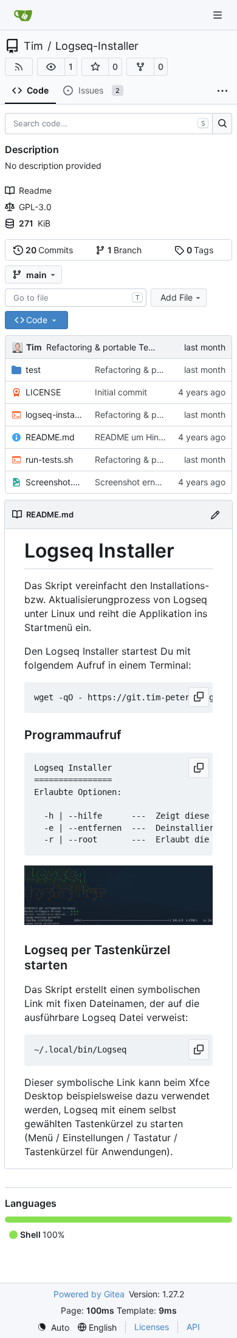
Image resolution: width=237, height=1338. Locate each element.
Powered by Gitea (89, 1294)
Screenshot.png (54, 482)
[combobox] (75, 297)
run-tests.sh (49, 459)
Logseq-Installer (97, 46)
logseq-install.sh (54, 414)
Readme (35, 190)
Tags (200, 250)
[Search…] (222, 124)
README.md (50, 437)
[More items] (222, 91)
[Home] (23, 15)
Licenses (151, 1327)
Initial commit (121, 392)
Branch (125, 250)
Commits (50, 250)
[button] (51, 67)
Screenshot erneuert (135, 482)
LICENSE (43, 392)
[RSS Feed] (19, 67)
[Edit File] (215, 514)
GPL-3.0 (35, 207)
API (193, 1327)
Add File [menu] (176, 297)
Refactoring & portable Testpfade (112, 347)
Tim (33, 46)
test (33, 369)
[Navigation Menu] (219, 15)
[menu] (53, 1327)
